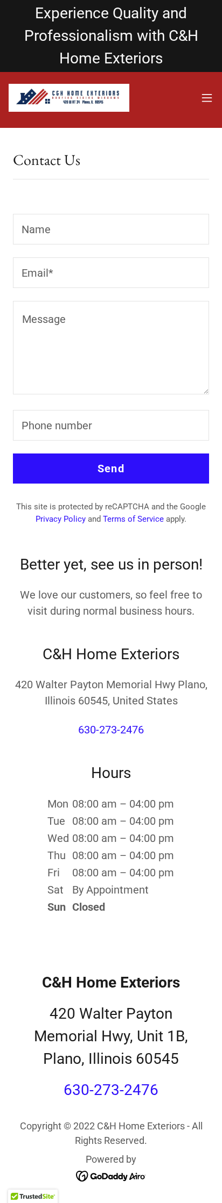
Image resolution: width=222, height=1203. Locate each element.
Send (111, 468)
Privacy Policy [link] (61, 519)
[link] (69, 97)
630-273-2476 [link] (111, 729)
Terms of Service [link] (133, 519)
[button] (207, 98)
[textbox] (111, 229)
